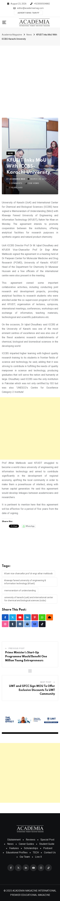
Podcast (47, 848)
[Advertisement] (30, 77)
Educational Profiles (17, 852)
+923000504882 (42, 3)
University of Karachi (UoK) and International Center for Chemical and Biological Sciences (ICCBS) (28, 599)
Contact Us (50, 852)
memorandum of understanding (20, 590)
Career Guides (26, 843)
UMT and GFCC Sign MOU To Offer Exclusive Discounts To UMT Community (32, 690)
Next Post (45, 682)
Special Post (47, 839)
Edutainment (14, 839)
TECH (36, 852)
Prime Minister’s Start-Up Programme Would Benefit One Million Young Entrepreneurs (26, 656)
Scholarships (31, 848)
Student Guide (46, 843)
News (10, 843)
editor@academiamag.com (30, 8)
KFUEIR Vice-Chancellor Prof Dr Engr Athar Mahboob (28, 573)
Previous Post (17, 648)
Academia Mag (17, 179)
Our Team (25, 856)
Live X (38, 856)
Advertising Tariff (28, 13)
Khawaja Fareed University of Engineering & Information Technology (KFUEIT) (25, 582)
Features (14, 848)
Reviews (30, 839)
